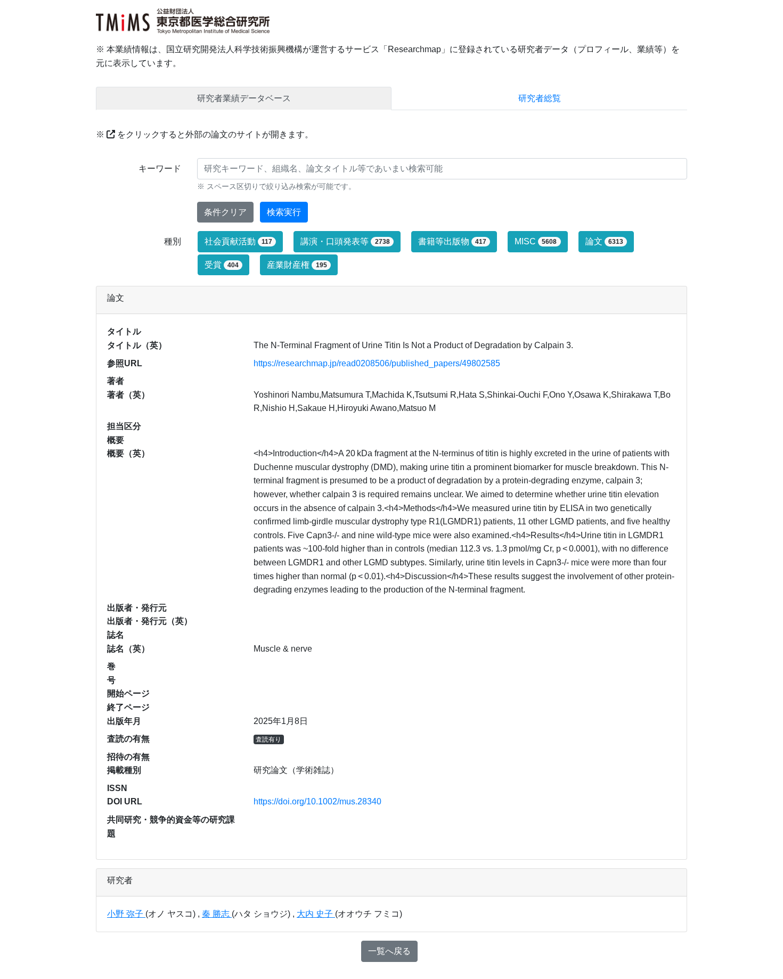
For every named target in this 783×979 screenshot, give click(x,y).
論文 (604, 241)
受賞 (222, 264)
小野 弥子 (126, 913)
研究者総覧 (539, 98)
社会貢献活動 (238, 241)
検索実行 (284, 212)
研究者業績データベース (244, 98)
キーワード (159, 168)
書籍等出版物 (452, 241)
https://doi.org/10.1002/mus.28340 (317, 801)
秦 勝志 (217, 913)
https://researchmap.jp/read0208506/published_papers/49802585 (377, 363)
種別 (172, 241)
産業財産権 (297, 264)
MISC (536, 241)
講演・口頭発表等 (344, 241)
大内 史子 (316, 913)
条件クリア (225, 212)
